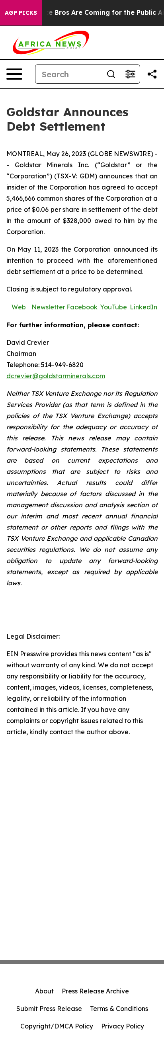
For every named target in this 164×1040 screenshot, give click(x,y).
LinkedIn (143, 307)
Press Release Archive (95, 991)
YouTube (113, 307)
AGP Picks (21, 12)
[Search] (111, 74)
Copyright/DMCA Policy (56, 1026)
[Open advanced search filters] (130, 74)
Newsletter (48, 307)
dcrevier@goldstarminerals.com (55, 376)
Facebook (82, 307)
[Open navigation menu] (14, 74)
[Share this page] (152, 74)
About (44, 991)
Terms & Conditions (119, 1009)
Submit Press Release (49, 1009)
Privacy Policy (122, 1026)
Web (19, 307)
